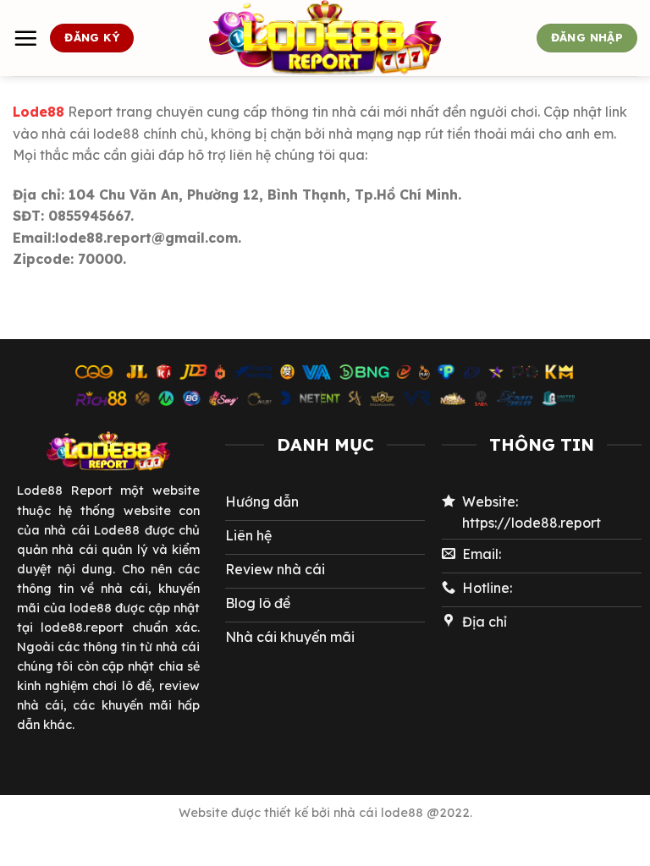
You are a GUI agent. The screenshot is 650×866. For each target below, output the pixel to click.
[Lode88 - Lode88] (325, 38)
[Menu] (25, 38)
